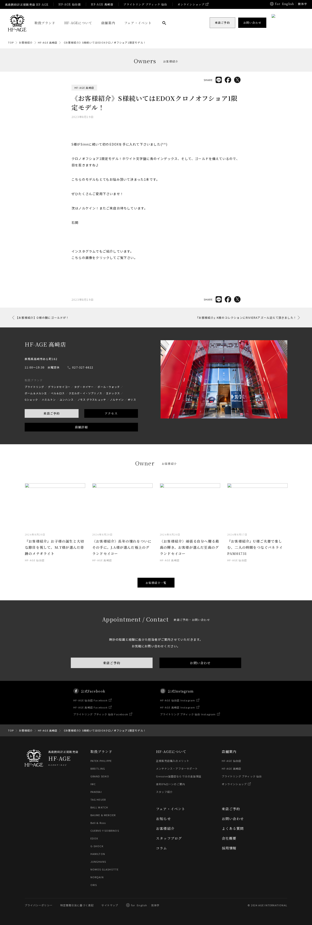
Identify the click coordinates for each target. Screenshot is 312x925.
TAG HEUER (98, 799)
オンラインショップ (191, 4)
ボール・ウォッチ (109, 387)
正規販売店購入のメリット (172, 761)
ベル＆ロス (58, 393)
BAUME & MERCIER (103, 815)
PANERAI (96, 792)
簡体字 (302, 4)
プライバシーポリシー (39, 905)
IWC (93, 784)
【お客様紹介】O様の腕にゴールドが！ (42, 317)
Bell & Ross (98, 823)
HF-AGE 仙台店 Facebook (90, 700)
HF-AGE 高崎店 (102, 4)
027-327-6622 (82, 367)
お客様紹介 (26, 42)
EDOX (94, 838)
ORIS (93, 885)
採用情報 (229, 848)
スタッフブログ (169, 838)
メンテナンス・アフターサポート (177, 768)
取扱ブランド (44, 23)
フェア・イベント (138, 23)
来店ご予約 (51, 413)
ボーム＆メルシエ (36, 393)
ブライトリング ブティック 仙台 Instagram (188, 714)
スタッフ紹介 (164, 792)
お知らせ (163, 818)
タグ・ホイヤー (84, 387)
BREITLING (97, 768)
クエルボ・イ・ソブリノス (85, 393)
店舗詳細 (81, 427)
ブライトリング (34, 387)
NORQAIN (97, 877)
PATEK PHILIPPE (101, 761)
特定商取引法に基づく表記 (77, 905)
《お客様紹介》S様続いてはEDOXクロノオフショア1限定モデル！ (104, 42)
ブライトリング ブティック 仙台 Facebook (100, 714)
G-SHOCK (96, 846)
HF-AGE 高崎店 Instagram (177, 707)
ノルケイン (117, 399)
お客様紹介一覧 (156, 583)
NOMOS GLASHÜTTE (104, 869)
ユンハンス (67, 399)
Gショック (31, 399)
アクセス (111, 413)
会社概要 (229, 838)
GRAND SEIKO (99, 776)
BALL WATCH (99, 807)
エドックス (113, 393)
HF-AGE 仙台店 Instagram (177, 700)
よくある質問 (233, 828)
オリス (132, 399)
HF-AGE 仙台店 (69, 4)
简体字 (155, 905)
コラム (161, 848)
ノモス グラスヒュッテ (91, 399)
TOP (11, 42)
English (288, 4)
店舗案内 (108, 23)
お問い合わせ (200, 663)
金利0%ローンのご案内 (170, 784)
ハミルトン (49, 399)
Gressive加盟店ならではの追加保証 (178, 776)
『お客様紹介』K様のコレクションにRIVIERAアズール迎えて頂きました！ (246, 317)
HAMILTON (97, 854)
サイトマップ (109, 905)
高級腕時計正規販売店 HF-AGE (26, 4)
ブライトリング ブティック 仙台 (145, 4)
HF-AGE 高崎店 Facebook (90, 707)
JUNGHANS (98, 861)
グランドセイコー (59, 387)
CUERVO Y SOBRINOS (104, 830)
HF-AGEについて (78, 23)
